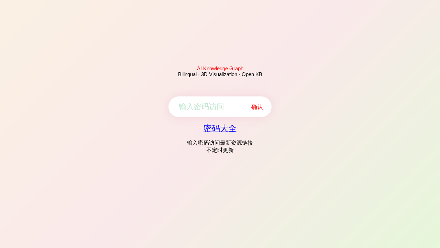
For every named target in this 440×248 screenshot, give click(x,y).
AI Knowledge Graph (220, 68)
